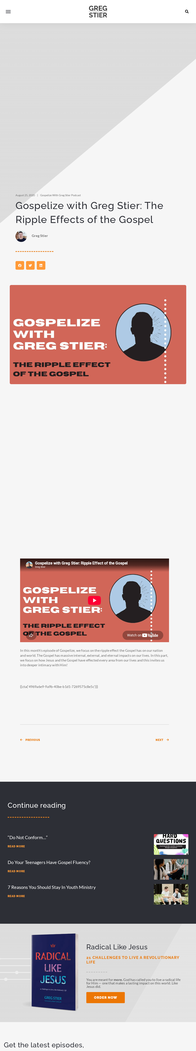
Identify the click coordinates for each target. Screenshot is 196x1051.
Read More (16, 846)
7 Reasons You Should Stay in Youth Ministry (52, 887)
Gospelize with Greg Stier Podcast (60, 195)
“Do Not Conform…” (28, 837)
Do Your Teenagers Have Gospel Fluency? (49, 862)
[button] (187, 11)
